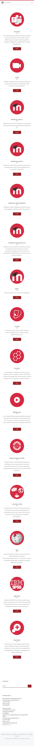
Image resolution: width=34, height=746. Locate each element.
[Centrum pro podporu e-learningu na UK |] (6, 2)
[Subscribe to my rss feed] (12, 743)
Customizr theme (25, 738)
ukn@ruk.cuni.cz (7, 724)
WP (11, 738)
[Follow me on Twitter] (14, 743)
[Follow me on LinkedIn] (21, 743)
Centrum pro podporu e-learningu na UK (16, 734)
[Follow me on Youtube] (19, 743)
